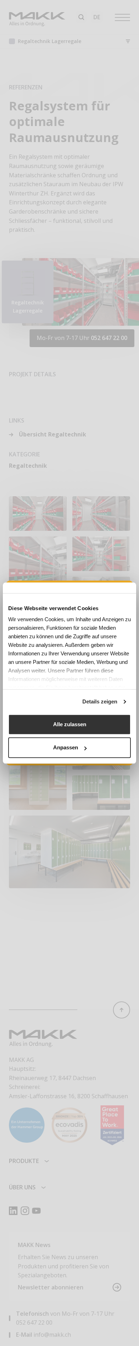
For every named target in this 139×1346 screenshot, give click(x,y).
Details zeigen (99, 701)
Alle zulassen (69, 724)
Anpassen (65, 747)
